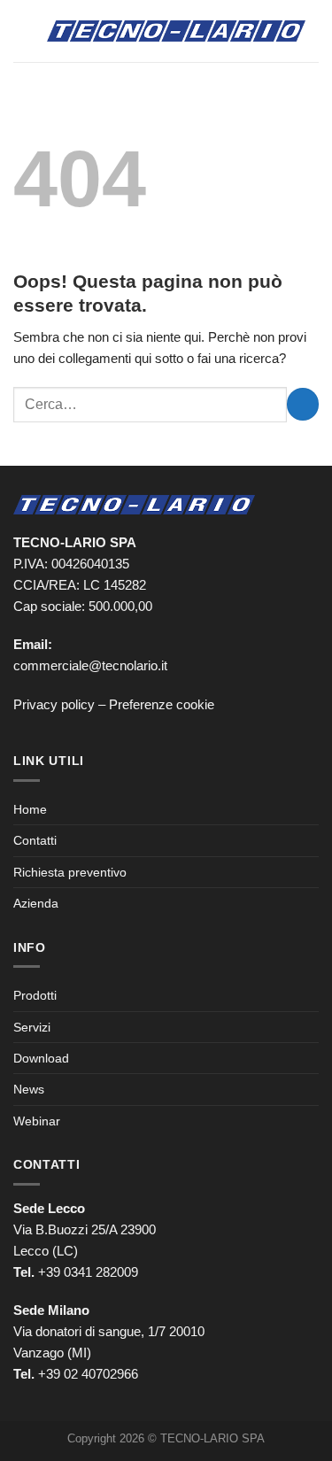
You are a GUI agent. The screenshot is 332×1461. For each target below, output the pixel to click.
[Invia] (303, 404)
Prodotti (35, 995)
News (28, 1089)
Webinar (36, 1121)
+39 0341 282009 (88, 1271)
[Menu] (23, 30)
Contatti (35, 840)
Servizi (31, 1027)
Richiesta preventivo (70, 872)
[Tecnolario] (176, 31)
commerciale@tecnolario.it (90, 665)
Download (41, 1058)
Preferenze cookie (161, 704)
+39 (88, 1373)
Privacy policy (54, 704)
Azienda (35, 903)
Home (30, 809)
